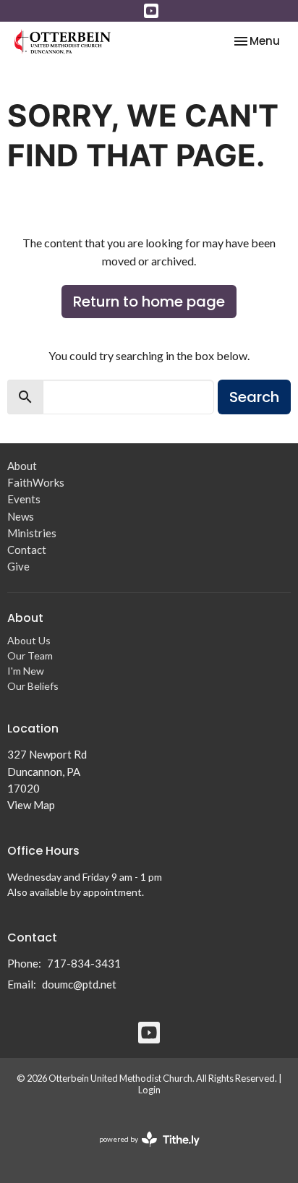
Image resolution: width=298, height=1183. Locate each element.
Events (24, 498)
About (22, 465)
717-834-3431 (84, 963)
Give (18, 566)
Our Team (30, 655)
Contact (26, 549)
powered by (142, 1152)
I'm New (25, 671)
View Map (31, 804)
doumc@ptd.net (79, 984)
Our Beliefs (33, 686)
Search (254, 397)
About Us (29, 640)
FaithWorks (35, 482)
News (20, 516)
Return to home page (149, 301)
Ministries (31, 532)
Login (149, 1090)
